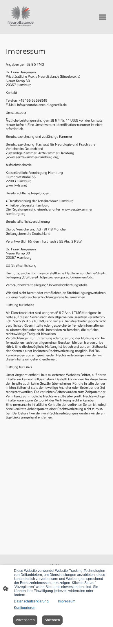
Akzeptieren (25, 620)
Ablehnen (52, 620)
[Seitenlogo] (21, 17)
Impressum (66, 601)
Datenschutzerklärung (31, 601)
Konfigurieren (24, 608)
